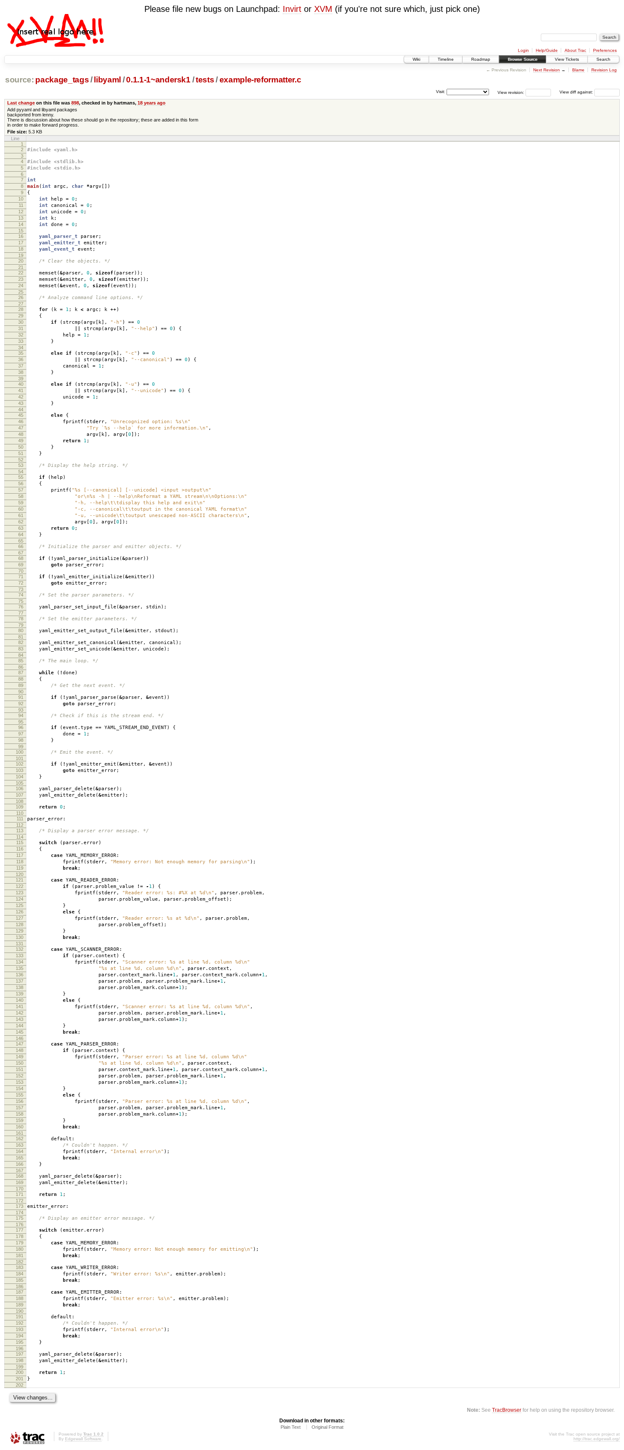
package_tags (62, 79)
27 (20, 303)
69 (20, 564)
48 (20, 434)
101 (19, 758)
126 (19, 911)
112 (19, 825)
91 (20, 697)
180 (19, 1249)
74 (20, 594)
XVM (323, 9)
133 (19, 955)
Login (523, 50)
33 (20, 341)
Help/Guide (547, 50)
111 (20, 818)
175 (19, 1218)
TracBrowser (506, 1410)
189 (19, 1304)
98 (20, 740)
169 (19, 1182)
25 (20, 291)
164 (19, 1151)
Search (603, 59)
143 (19, 1019)
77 (20, 613)
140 (19, 1000)
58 (20, 496)
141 (19, 1006)
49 (20, 440)
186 (19, 1286)
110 (19, 813)
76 (20, 606)
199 (19, 1366)
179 (19, 1242)
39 (20, 378)
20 (20, 260)
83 (20, 648)
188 (19, 1298)
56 (20, 483)
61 (20, 515)
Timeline (446, 59)
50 (20, 446)
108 (19, 801)
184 (19, 1273)
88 (20, 678)
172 (19, 1200)
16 (20, 236)
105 (19, 783)
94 (20, 715)
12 (20, 211)
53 (20, 465)
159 (19, 1120)
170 (19, 1188)
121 (19, 879)
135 (19, 968)
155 (19, 1094)
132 (19, 949)
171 (19, 1194)
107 (19, 794)
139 (19, 993)
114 (19, 836)
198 (19, 1360)
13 (20, 217)
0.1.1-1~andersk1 (158, 79)
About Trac (575, 50)
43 (20, 403)
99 (20, 746)
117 (19, 855)
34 (20, 347)
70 (20, 571)
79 (20, 624)
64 (20, 534)
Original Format (327, 1427)
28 (20, 309)
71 (20, 576)
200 (19, 1372)
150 (19, 1063)
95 (20, 721)
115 (19, 842)
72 (20, 582)
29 (20, 315)
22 (20, 272)
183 (19, 1267)
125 (19, 905)
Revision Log (604, 70)
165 (19, 1157)
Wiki (416, 59)
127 (19, 918)
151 (19, 1069)
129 (19, 930)
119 (19, 868)
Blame (578, 70)
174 (19, 1212)
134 (19, 961)
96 (20, 727)
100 (19, 752)
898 (75, 102)
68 (20, 558)
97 (20, 733)
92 (20, 703)
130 (19, 937)
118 (19, 861)
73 (20, 589)
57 (20, 489)
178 (19, 1236)
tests (205, 79)
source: (19, 79)
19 (20, 255)
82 (20, 642)
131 (19, 943)
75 (20, 601)
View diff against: (576, 92)
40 (20, 384)
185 (19, 1280)
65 (20, 540)
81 (20, 636)
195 (19, 1342)
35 (20, 353)
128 (19, 924)
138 (19, 987)
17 (20, 242)
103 (19, 770)
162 (19, 1138)
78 (20, 618)
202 (19, 1385)
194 (19, 1335)
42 (20, 396)
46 (20, 421)
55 (20, 477)
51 (20, 453)
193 (19, 1329)
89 (20, 685)
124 (19, 899)
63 (20, 528)
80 (20, 630)
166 (19, 1164)
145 (19, 1032)
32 (20, 334)
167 (19, 1170)
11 (21, 205)
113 (19, 830)
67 (20, 552)
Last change (21, 102)
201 (19, 1378)
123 (19, 892)
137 (19, 981)
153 (19, 1082)
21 (20, 267)
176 (19, 1224)
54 (20, 471)
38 (20, 372)
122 (19, 886)
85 (20, 660)
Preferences (605, 50)
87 (20, 672)
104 (19, 776)
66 (20, 546)
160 (19, 1126)
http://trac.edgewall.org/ (596, 1438)
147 (19, 1043)
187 (19, 1292)
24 (20, 285)
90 (20, 691)
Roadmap (480, 59)
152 (19, 1075)
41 (20, 390)
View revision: (511, 92)
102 (19, 763)
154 (19, 1088)
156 (19, 1101)
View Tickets (567, 59)
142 (19, 1012)
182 (19, 1261)
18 (20, 249)
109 (19, 806)
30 (20, 322)
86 (20, 667)
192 (19, 1323)
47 (20, 427)
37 (20, 365)
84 (20, 655)
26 (20, 297)
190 (19, 1311)
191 (19, 1316)
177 (19, 1229)
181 (19, 1255)
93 (20, 709)
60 (20, 509)
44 (20, 409)
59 (20, 502)
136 (19, 974)
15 (20, 230)
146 (19, 1038)
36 (20, 359)
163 (19, 1145)
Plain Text (291, 1427)
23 (20, 279)
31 (20, 328)
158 (19, 1113)
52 (20, 459)
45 (20, 415)
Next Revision (546, 70)
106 (19, 788)
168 (19, 1176)
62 (20, 521)
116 (19, 848)
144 (19, 1025)
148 (19, 1050)
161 (19, 1133)
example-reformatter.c (260, 79)
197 (19, 1354)
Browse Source (522, 59)
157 (19, 1107)
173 (19, 1206)
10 (20, 198)
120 (19, 874)
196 (19, 1348)
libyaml (107, 79)
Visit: (440, 91)
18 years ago (152, 102)
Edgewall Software (83, 1438)
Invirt (292, 9)
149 (19, 1056)
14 (20, 224)
